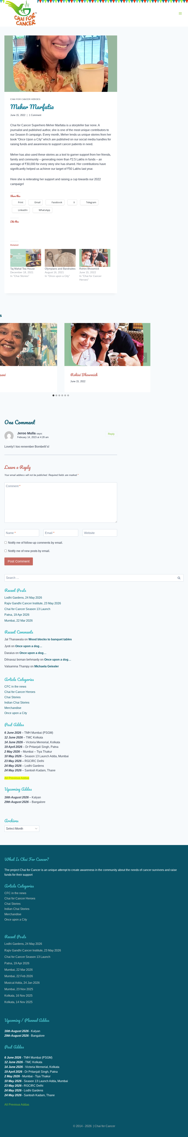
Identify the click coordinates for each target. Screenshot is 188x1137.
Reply (111, 434)
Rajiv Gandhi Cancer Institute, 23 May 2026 (32, 603)
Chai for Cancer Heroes (25, 99)
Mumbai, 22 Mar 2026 (18, 620)
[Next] (143, 358)
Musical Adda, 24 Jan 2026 (22, 982)
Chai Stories (12, 697)
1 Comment (35, 115)
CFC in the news (15, 686)
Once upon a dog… (28, 646)
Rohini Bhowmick (89, 268)
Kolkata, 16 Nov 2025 (18, 995)
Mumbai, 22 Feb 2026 (18, 976)
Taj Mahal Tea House (22, 268)
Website (89, 532)
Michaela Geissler (46, 666)
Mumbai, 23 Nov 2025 (18, 989)
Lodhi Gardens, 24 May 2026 (23, 597)
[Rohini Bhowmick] (94, 258)
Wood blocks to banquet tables (50, 639)
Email (49, 532)
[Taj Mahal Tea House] (25, 258)
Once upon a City (15, 713)
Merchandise (12, 707)
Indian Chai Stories (16, 702)
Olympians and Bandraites (60, 268)
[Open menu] (180, 13)
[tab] (53, 395)
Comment (13, 485)
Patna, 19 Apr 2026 (16, 614)
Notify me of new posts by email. (29, 551)
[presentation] (107, 344)
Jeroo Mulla (26, 433)
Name (11, 532)
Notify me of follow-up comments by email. (35, 542)
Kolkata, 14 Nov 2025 (18, 1002)
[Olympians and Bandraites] (60, 258)
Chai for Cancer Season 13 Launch (27, 609)
